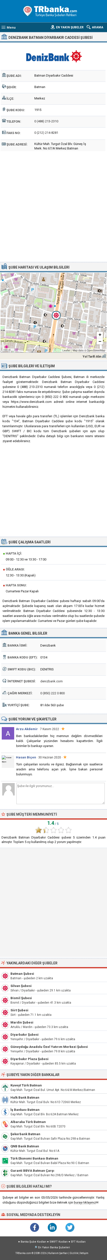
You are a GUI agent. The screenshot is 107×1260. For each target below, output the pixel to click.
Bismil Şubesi (21, 998)
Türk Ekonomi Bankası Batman (34, 1158)
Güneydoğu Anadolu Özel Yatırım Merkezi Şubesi (49, 1047)
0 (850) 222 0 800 (52, 693)
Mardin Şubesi (21, 1022)
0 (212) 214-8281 (46, 133)
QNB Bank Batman (24, 1146)
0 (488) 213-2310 (46, 121)
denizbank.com (51, 681)
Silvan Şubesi (21, 986)
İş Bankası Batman (25, 1110)
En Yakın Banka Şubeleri (54, 1247)
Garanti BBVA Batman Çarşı (32, 1170)
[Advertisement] (53, 205)
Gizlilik (74, 1253)
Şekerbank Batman (25, 1134)
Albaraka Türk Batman (28, 1122)
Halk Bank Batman (24, 1097)
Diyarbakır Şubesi (24, 1034)
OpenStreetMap (96, 350)
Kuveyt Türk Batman (26, 1085)
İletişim (84, 1253)
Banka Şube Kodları (33, 1241)
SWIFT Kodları (59, 1241)
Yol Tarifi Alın (92, 356)
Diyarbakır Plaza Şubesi (29, 1059)
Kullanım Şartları (58, 1253)
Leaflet (66, 350)
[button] (53, 312)
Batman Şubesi (22, 974)
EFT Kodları (78, 1241)
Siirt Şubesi (19, 1010)
